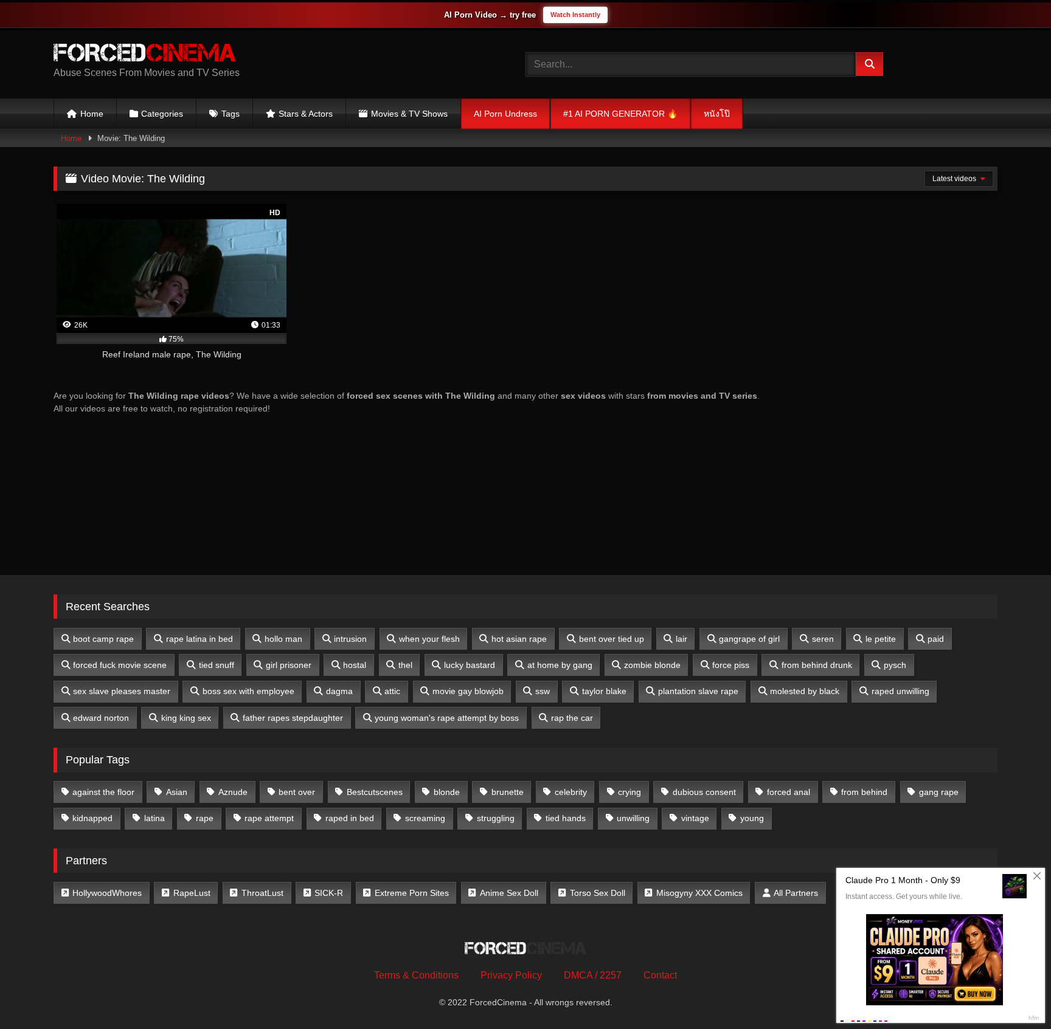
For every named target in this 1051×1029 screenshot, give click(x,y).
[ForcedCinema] (145, 55)
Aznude (233, 792)
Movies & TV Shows (409, 114)
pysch (895, 665)
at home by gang (559, 665)
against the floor (103, 792)
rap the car (572, 718)
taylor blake (604, 691)
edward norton (101, 718)
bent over (297, 792)
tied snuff (216, 665)
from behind (864, 792)
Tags (230, 114)
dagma (339, 691)
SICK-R (328, 893)
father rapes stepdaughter (293, 718)
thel (405, 665)
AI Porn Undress (505, 114)
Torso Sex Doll (597, 893)
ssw (542, 691)
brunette (507, 792)
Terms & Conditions (416, 975)
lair (681, 639)
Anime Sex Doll (509, 893)
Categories (162, 114)
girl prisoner (288, 665)
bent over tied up (611, 639)
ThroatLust (262, 893)
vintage (695, 818)
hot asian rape (519, 639)
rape (204, 818)
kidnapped (92, 818)
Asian (176, 792)
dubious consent (704, 792)
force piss (730, 665)
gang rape (939, 792)
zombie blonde (652, 665)
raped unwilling (900, 691)
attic (392, 691)
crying (629, 792)
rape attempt (269, 818)
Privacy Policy (511, 975)
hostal (354, 665)
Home (91, 114)
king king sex (186, 718)
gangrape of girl (749, 639)
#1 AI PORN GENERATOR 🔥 (620, 114)
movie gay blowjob (468, 691)
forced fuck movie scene (120, 665)
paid (936, 639)
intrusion (350, 639)
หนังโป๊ (717, 114)
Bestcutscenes (375, 792)
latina (154, 818)
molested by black (804, 691)
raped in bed (349, 818)
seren (823, 639)
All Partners (796, 893)
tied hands (566, 818)
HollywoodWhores (107, 893)
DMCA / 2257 (593, 975)
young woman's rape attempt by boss (447, 718)
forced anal (788, 792)
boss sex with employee (248, 691)
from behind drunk (817, 665)
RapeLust (191, 893)
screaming (425, 818)
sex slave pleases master (121, 691)
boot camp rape (103, 639)
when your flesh (429, 639)
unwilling (633, 818)
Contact (660, 975)
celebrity (571, 792)
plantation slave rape (698, 691)
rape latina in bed (199, 639)
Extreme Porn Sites (412, 893)
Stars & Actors (306, 114)
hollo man (283, 639)
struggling (496, 818)
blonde (447, 792)
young (752, 818)
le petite (880, 639)
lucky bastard (469, 665)
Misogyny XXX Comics (699, 893)
